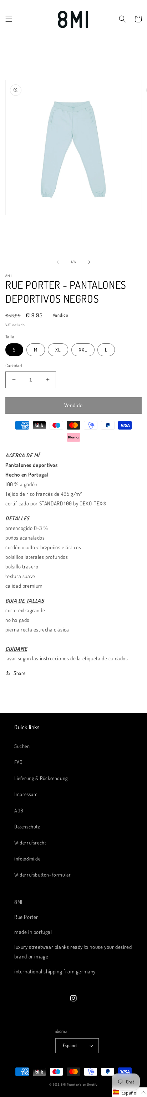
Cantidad (13, 365)
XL (58, 350)
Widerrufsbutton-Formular (42, 875)
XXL (83, 350)
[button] (9, 19)
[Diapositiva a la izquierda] (58, 262)
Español (70, 1045)
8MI (63, 1084)
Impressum (25, 794)
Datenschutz (27, 826)
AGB (19, 810)
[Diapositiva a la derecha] (89, 262)
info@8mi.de (27, 859)
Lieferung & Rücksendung (41, 778)
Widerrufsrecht (30, 842)
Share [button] (20, 673)
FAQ (18, 762)
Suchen (22, 746)
